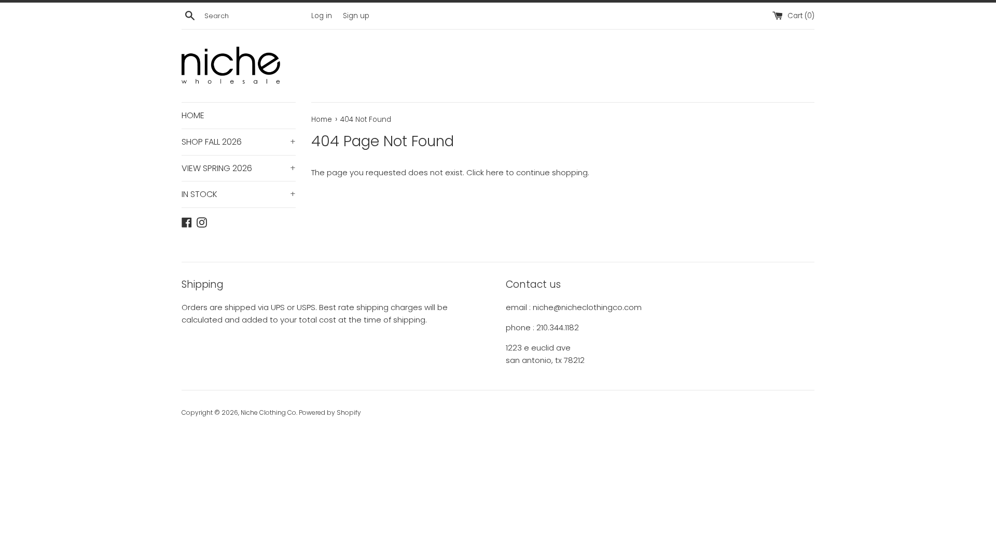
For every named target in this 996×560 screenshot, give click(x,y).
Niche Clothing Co (268, 412)
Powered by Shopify (330, 412)
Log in (321, 16)
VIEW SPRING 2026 (239, 168)
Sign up (356, 16)
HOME (193, 115)
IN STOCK (239, 194)
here (495, 172)
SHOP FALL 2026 (239, 142)
